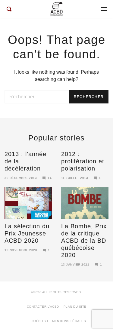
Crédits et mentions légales (59, 321)
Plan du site (75, 306)
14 (50, 178)
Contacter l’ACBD (43, 306)
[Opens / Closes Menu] (104, 9)
